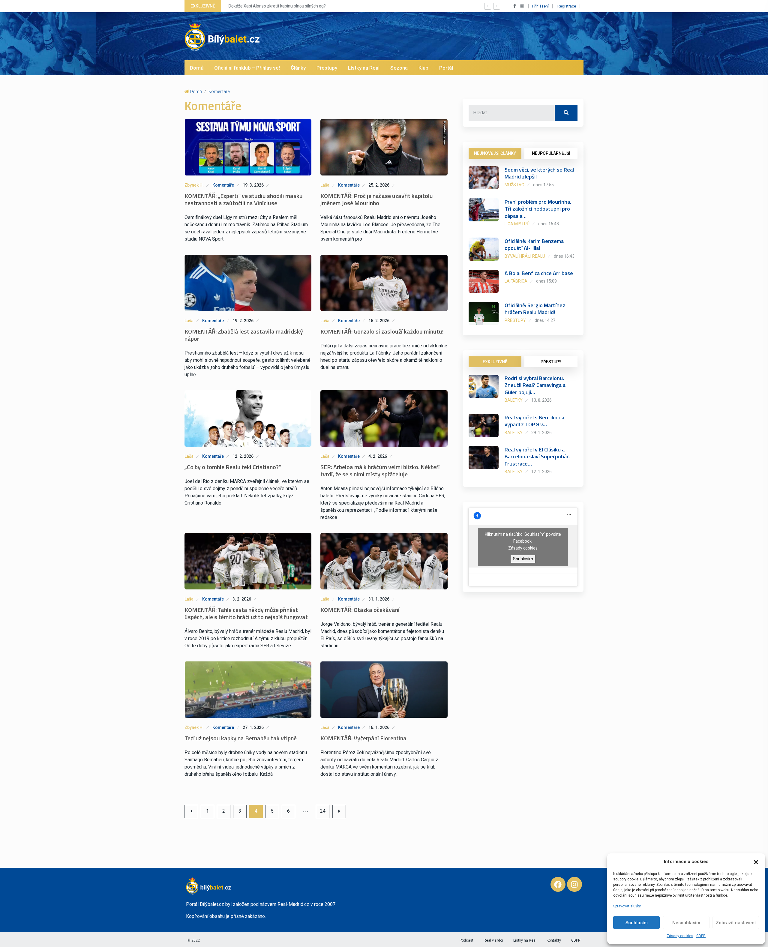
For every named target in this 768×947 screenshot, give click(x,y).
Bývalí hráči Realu (525, 256)
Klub (423, 68)
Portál (446, 68)
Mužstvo (514, 184)
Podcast (466, 940)
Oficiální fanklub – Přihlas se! (247, 68)
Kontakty (554, 940)
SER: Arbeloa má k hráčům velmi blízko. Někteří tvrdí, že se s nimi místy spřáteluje (380, 470)
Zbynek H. (194, 185)
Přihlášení (540, 6)
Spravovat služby (627, 906)
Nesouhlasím (686, 922)
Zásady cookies (680, 936)
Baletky (514, 400)
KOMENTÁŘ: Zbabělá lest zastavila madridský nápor (243, 335)
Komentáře (219, 91)
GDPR (701, 936)
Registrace (566, 6)
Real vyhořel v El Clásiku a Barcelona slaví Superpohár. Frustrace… (537, 456)
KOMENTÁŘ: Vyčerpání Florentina (363, 738)
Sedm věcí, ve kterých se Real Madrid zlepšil (539, 173)
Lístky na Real (364, 68)
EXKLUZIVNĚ (495, 361)
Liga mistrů (517, 223)
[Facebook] (558, 884)
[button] (756, 862)
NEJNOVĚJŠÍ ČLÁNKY (495, 153)
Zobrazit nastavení (736, 922)
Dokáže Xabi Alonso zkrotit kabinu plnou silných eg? (276, 6)
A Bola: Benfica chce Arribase (539, 273)
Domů (196, 68)
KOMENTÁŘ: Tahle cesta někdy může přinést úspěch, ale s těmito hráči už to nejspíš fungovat (246, 613)
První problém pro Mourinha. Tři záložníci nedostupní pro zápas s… (538, 209)
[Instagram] (574, 884)
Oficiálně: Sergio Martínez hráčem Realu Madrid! (535, 308)
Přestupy (326, 68)
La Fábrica (516, 281)
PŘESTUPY (551, 361)
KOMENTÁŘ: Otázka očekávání (360, 609)
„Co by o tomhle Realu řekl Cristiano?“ (232, 467)
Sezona (399, 68)
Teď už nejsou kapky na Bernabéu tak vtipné (240, 738)
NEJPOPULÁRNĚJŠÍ (551, 153)
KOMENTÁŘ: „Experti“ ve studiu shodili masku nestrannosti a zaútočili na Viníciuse (243, 199)
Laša (324, 185)
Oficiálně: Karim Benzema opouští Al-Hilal (534, 244)
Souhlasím (637, 922)
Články (298, 68)
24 (323, 811)
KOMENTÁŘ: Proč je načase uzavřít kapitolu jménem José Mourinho (376, 199)
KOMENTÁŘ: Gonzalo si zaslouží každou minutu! (382, 331)
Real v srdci (493, 940)
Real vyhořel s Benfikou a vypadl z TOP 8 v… (534, 420)
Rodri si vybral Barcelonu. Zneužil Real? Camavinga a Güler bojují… (535, 385)
